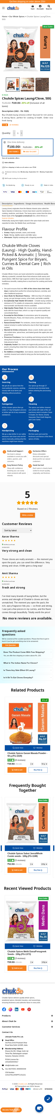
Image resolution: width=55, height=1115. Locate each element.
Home (4, 16)
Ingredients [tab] (19, 203)
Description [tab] (7, 203)
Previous (4, 84)
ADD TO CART (30, 152)
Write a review (27, 515)
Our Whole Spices (16, 16)
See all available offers (10, 158)
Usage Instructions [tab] (34, 203)
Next (51, 84)
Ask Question (10, 645)
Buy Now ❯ (38, 770)
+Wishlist (39, 748)
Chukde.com (22, 1084)
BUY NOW (13, 152)
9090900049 (21, 1069)
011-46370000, (11, 1069)
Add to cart (18, 770)
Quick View (19, 748)
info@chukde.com (11, 1065)
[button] (40, 7)
